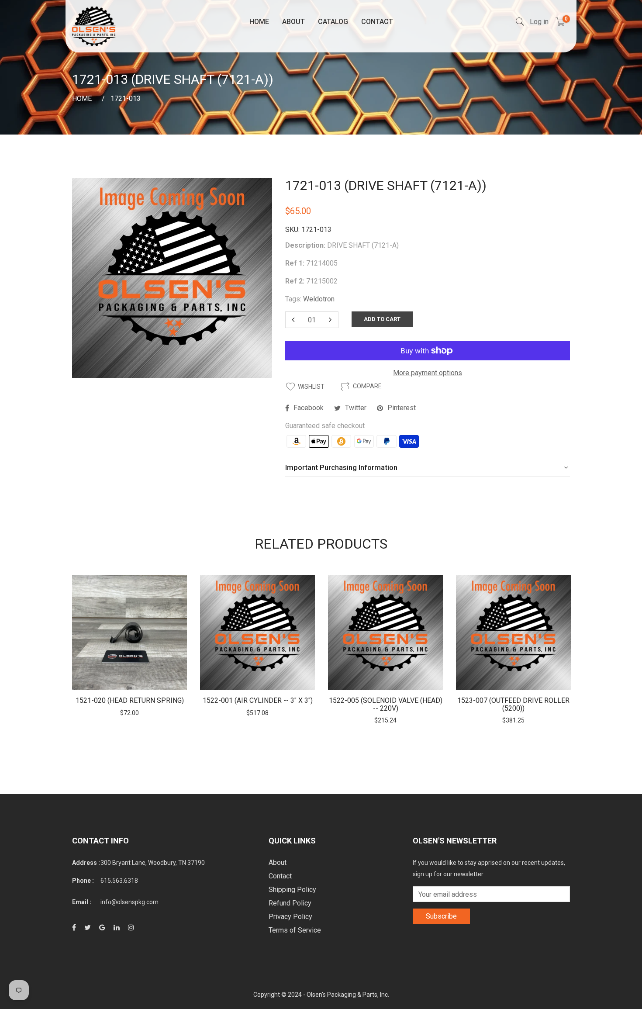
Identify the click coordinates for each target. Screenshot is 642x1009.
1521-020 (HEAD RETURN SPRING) (130, 700)
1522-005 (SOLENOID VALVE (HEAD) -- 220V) (385, 704)
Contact (377, 21)
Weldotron (319, 299)
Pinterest (401, 408)
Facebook (308, 408)
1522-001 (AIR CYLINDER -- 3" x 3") (258, 700)
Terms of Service (295, 930)
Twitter (355, 408)
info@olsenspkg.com (129, 901)
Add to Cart (382, 319)
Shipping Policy (292, 889)
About (293, 21)
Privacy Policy (290, 916)
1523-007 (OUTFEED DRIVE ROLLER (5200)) (513, 704)
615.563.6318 (119, 880)
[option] (129, 646)
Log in (539, 21)
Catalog (333, 21)
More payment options (427, 373)
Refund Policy (290, 903)
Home (259, 21)
